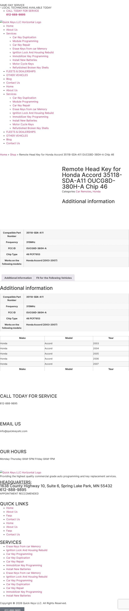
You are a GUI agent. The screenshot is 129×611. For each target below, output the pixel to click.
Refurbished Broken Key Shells (31, 67)
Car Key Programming (19, 553)
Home (9, 25)
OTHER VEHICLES (17, 75)
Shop (13, 154)
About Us (11, 29)
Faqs (9, 515)
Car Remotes (83, 191)
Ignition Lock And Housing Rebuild (33, 52)
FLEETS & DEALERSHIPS (21, 71)
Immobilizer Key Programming (30, 56)
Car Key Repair (21, 44)
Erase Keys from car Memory (30, 48)
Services (11, 33)
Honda (97, 191)
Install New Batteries (25, 59)
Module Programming (25, 41)
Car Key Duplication (24, 37)
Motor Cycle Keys (23, 63)
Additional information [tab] (18, 277)
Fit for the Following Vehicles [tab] (54, 277)
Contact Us (13, 82)
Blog (9, 78)
